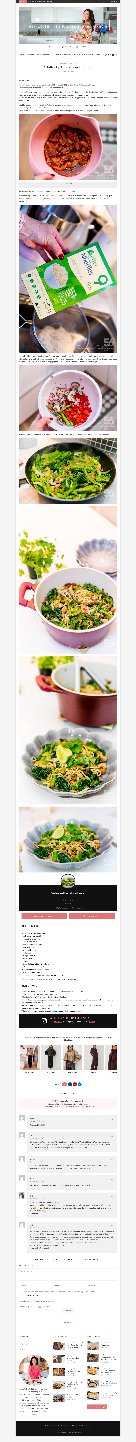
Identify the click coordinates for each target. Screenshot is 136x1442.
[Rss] (116, 1)
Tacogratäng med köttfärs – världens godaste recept (108, 1370)
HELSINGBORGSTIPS (94, 55)
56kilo (34, 1389)
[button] (28, 1)
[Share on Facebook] (70, 1084)
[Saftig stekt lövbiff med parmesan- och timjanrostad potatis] (93, 1358)
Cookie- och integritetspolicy (61, 55)
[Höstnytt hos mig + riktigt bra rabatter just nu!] (59, 1359)
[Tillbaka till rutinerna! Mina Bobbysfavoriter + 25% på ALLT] (59, 1346)
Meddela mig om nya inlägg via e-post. (34, 1307)
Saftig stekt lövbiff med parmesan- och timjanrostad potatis (108, 1357)
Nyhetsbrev (45, 55)
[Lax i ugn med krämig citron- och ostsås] (93, 1396)
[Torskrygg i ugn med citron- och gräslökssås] (93, 1384)
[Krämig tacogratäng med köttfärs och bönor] (59, 1385)
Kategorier (31, 55)
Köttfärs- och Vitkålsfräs (106, 1344)
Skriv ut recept (45, 916)
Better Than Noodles (52, 196)
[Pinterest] (114, 1)
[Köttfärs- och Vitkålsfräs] (93, 1346)
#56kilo (92, 1022)
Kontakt (84, 55)
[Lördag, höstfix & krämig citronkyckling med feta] (59, 1372)
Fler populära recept (97, 1407)
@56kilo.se (58, 1022)
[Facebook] (103, 55)
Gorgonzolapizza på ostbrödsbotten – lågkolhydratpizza (53, 1)
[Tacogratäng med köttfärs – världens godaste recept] (93, 1371)
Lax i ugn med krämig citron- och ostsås (109, 1394)
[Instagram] (112, 1)
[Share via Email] (80, 1084)
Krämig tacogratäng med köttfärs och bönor (74, 1384)
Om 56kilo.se (76, 55)
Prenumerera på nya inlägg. (32, 1295)
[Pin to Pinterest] (75, 1084)
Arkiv (39, 55)
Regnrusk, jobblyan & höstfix (74, 1396)
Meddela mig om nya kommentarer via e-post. (37, 1301)
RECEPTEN (22, 55)
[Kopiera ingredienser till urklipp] (38, 925)
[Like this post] (65, 1084)
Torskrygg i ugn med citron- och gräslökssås (109, 1382)
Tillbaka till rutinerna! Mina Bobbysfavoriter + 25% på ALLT (75, 1345)
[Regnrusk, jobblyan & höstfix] (59, 1398)
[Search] (116, 55)
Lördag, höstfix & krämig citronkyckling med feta (74, 1371)
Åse (66, 908)
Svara (112, 1119)
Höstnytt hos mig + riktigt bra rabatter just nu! (74, 1358)
